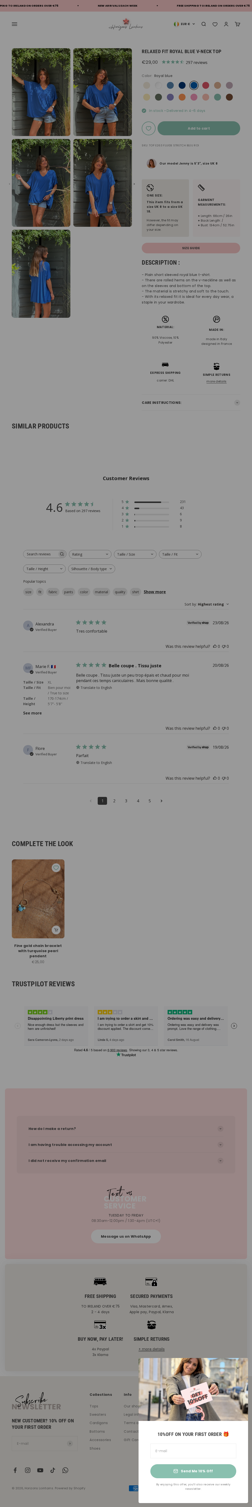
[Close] (238, 1368)
